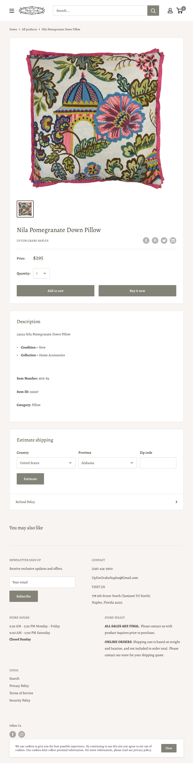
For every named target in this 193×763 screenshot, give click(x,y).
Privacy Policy (19, 685)
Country (23, 452)
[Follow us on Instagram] (21, 734)
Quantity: (23, 273)
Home (13, 29)
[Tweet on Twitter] (164, 240)
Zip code (146, 452)
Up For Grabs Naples (32, 241)
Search (14, 678)
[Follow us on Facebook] (12, 734)
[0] (180, 10)
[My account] (170, 10)
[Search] (153, 10)
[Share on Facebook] (146, 240)
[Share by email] (173, 240)
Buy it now (137, 290)
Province (84, 452)
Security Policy (19, 700)
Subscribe (23, 596)
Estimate (30, 478)
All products (29, 29)
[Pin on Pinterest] (155, 240)
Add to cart (56, 290)
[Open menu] (11, 11)
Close (168, 748)
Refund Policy (25, 502)
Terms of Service (21, 693)
